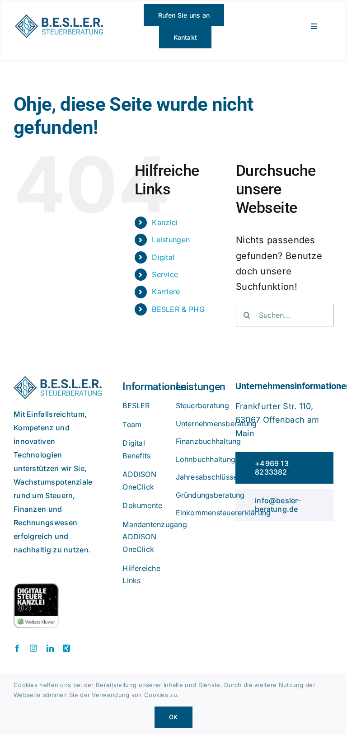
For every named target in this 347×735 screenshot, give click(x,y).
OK (173, 717)
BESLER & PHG (178, 309)
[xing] (66, 648)
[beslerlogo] (59, 19)
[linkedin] (50, 648)
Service (165, 274)
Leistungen (171, 239)
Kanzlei (165, 222)
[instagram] (33, 648)
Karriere (166, 291)
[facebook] (17, 648)
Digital (163, 257)
